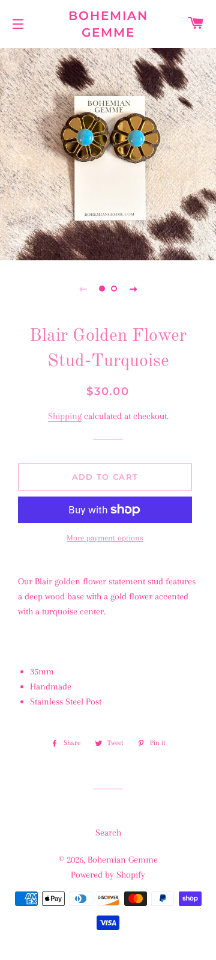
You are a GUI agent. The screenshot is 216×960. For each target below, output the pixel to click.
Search (108, 832)
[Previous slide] (83, 288)
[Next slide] (133, 288)
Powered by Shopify (108, 874)
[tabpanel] (108, 152)
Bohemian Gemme (108, 24)
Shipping (65, 416)
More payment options (105, 537)
